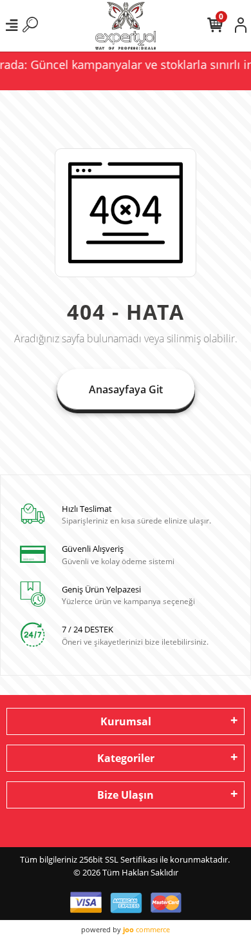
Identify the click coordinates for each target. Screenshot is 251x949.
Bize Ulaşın (125, 795)
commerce (146, 929)
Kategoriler (125, 758)
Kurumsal (125, 721)
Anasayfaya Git (126, 389)
